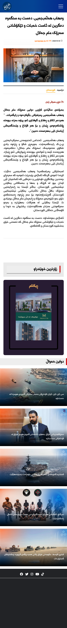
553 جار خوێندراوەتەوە (42, 41)
